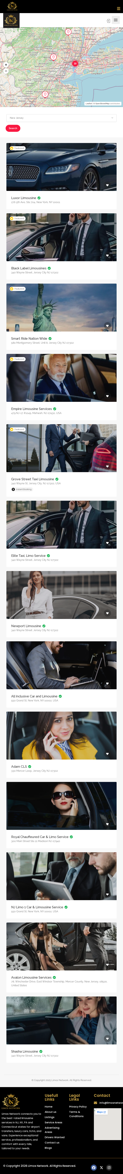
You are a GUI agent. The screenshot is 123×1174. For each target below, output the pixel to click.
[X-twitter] (101, 1168)
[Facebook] (94, 1168)
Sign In (108, 21)
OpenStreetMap (102, 104)
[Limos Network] (11, 20)
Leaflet (89, 104)
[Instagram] (109, 1168)
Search (13, 128)
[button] (118, 9)
